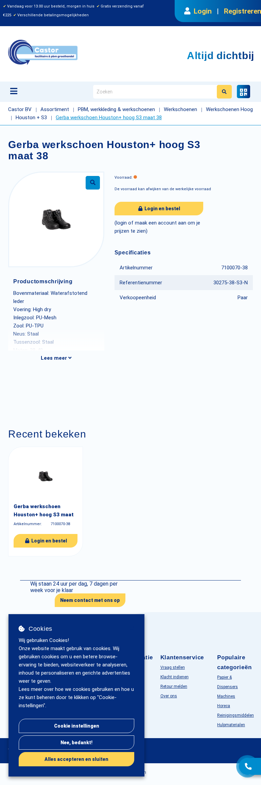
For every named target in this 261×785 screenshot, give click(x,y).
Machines (226, 696)
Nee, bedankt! (76, 742)
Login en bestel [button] (161, 208)
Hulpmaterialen (231, 724)
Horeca (223, 705)
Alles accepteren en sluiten (76, 759)
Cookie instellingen (76, 726)
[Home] (77, 52)
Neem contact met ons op (90, 600)
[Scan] (243, 91)
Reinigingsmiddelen (235, 715)
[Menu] (13, 91)
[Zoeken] (224, 92)
